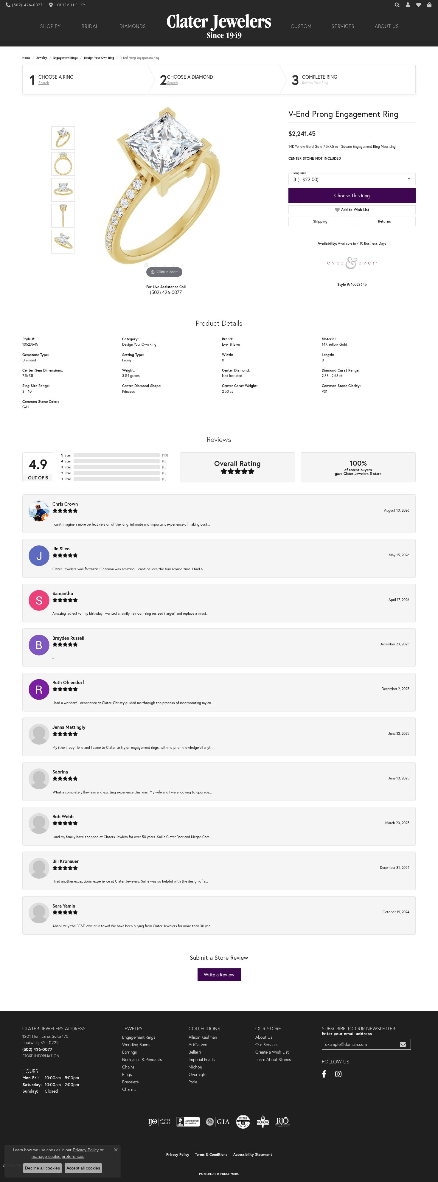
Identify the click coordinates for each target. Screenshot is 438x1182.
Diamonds (132, 26)
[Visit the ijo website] (159, 1121)
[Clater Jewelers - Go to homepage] (219, 26)
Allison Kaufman (203, 1037)
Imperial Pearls (202, 1059)
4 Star (66, 461)
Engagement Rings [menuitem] (138, 1037)
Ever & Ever (231, 344)
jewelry (41, 58)
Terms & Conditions (211, 1154)
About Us (387, 26)
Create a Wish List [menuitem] (272, 1052)
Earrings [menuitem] (129, 1052)
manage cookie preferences (58, 1156)
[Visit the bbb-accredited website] (188, 1121)
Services (343, 26)
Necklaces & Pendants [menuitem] (142, 1059)
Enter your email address (347, 1033)
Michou (195, 1067)
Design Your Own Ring (99, 58)
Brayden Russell (68, 638)
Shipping (320, 221)
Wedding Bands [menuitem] (136, 1044)
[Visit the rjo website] (282, 1121)
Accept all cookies (83, 1168)
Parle (193, 1082)
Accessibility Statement (252, 1154)
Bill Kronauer (65, 861)
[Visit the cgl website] (243, 1121)
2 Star (66, 473)
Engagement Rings (65, 58)
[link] (24, 5)
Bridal (90, 26)
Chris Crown (65, 504)
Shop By (50, 26)
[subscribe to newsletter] (403, 1044)
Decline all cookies (42, 1168)
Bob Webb (63, 816)
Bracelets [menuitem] (130, 1082)
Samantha (62, 593)
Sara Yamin (63, 906)
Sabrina (60, 772)
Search (43, 83)
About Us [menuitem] (263, 1037)
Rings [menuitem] (127, 1074)
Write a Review (219, 974)
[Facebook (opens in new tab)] (324, 1074)
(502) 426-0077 (166, 292)
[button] (397, 5)
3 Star (66, 467)
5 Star (66, 455)
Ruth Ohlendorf (68, 682)
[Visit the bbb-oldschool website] (263, 1121)
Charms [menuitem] (129, 1089)
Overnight (198, 1074)
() (165, 455)
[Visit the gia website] (218, 1121)
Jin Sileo (61, 549)
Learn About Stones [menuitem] (273, 1059)
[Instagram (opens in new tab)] (338, 1074)
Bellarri (195, 1052)
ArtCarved (198, 1044)
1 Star (66, 479)
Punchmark (229, 1174)
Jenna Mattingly (68, 727)
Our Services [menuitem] (266, 1044)
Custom (301, 26)
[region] (164, 189)
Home (26, 58)
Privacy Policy (177, 1154)
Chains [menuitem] (128, 1067)
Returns (384, 221)
